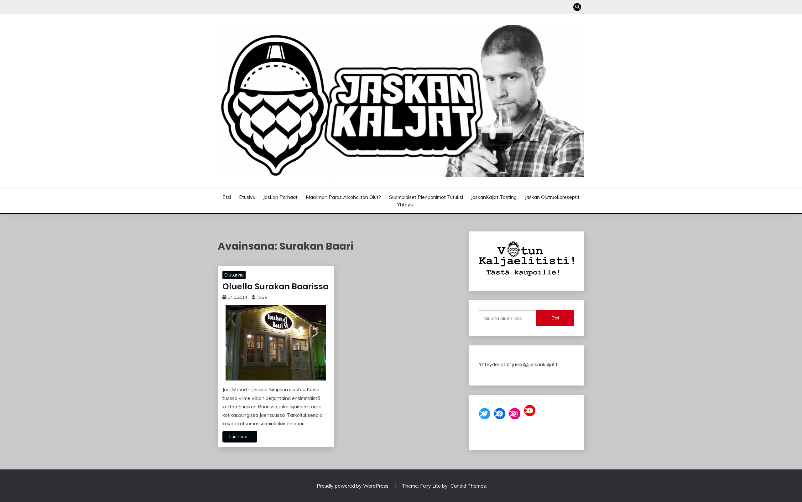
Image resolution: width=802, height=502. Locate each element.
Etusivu (247, 197)
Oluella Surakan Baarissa (275, 286)
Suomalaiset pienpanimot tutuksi (426, 197)
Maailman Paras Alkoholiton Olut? (343, 197)
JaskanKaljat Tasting (494, 197)
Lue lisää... (239, 436)
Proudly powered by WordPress (353, 486)
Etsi (226, 197)
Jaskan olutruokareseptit (552, 197)
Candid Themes (468, 486)
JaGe (262, 297)
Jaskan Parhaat (280, 197)
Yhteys (405, 204)
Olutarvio (234, 275)
